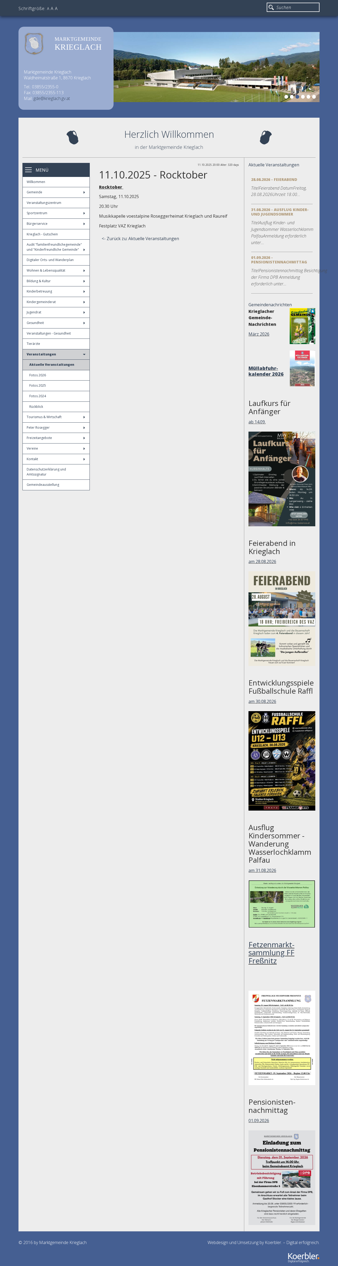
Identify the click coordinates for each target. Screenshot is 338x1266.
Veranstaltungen (41, 354)
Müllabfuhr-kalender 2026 (266, 371)
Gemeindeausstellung (43, 484)
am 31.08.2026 (262, 870)
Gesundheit (35, 323)
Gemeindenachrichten (270, 305)
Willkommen (36, 182)
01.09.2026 (258, 1120)
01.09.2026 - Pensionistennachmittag (279, 259)
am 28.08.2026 (262, 561)
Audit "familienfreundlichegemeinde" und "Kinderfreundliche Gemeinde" (54, 247)
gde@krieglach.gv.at (52, 98)
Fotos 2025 (37, 385)
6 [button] (314, 97)
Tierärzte (33, 343)
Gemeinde (34, 192)
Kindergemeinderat (41, 302)
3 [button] (298, 97)
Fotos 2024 (37, 396)
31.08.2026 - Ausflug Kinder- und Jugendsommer (280, 212)
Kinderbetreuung (39, 291)
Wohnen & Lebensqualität (46, 270)
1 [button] (287, 97)
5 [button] (309, 97)
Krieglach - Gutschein (42, 234)
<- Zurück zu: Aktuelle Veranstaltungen (140, 238)
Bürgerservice (37, 223)
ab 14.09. (257, 422)
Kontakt (32, 459)
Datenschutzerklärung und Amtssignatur (46, 472)
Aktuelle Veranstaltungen (51, 364)
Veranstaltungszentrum (44, 202)
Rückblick (36, 406)
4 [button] (303, 97)
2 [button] (292, 97)
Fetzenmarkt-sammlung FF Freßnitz (271, 952)
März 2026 (258, 334)
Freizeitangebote (39, 438)
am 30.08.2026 (262, 701)
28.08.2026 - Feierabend (274, 179)
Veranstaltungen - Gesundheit (49, 333)
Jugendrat (34, 312)
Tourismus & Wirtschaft (44, 417)
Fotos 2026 (37, 375)
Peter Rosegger (38, 427)
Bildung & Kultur (39, 281)
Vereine (32, 448)
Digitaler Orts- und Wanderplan (50, 260)
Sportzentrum (37, 213)
